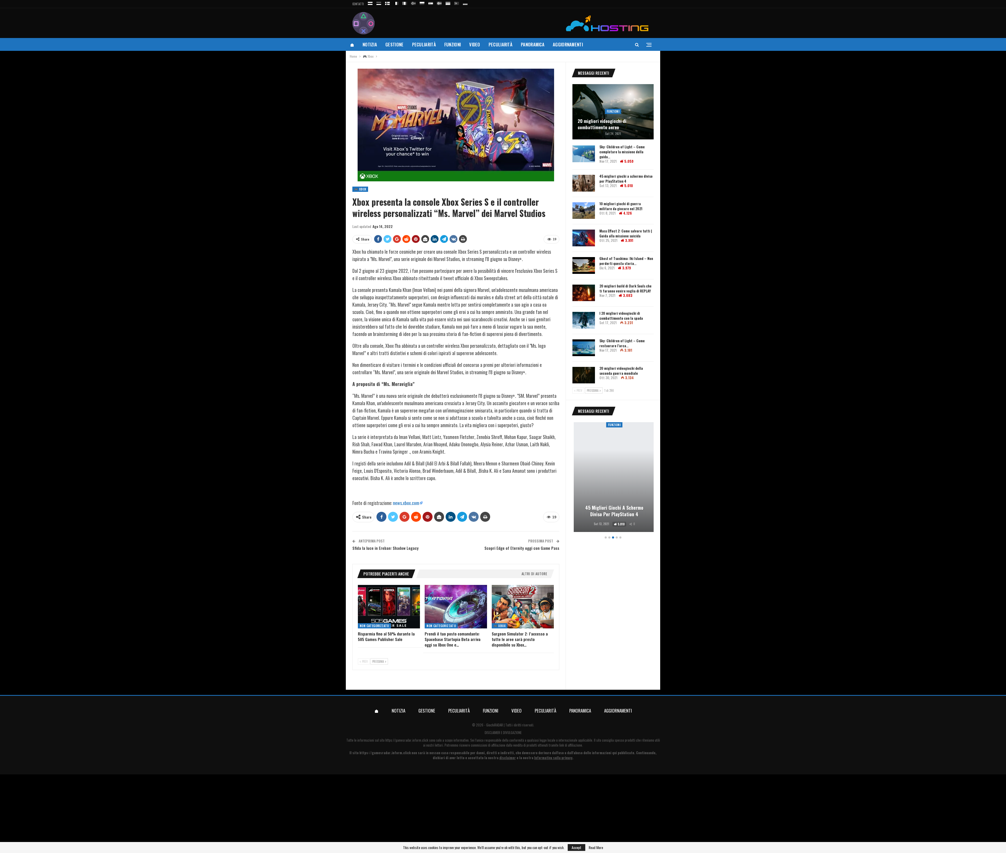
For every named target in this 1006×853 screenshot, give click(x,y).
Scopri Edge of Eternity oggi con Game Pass (521, 548)
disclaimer (507, 757)
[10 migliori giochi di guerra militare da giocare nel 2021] (583, 210)
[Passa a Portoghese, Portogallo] (456, 2)
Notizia (370, 44)
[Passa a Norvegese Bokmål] (413, 2)
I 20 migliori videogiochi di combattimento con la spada (621, 315)
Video (474, 44)
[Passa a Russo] (370, 2)
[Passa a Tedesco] (465, 2)
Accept (576, 847)
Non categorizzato (374, 625)
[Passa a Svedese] (439, 2)
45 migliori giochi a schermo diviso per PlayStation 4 (626, 178)
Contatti (358, 4)
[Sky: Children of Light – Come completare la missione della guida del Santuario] (583, 153)
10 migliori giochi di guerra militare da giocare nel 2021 (620, 206)
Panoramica (532, 44)
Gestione (394, 44)
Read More (596, 847)
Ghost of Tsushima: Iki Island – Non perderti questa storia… (626, 261)
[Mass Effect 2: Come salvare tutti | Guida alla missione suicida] (583, 238)
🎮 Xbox (360, 189)
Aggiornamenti (568, 44)
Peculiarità (424, 44)
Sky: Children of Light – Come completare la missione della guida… (622, 151)
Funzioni (452, 44)
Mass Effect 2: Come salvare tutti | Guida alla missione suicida (625, 233)
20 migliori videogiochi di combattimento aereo (602, 124)
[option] (613, 478)
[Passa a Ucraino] (448, 2)
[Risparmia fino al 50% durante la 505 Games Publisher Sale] (389, 606)
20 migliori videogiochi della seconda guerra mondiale (621, 370)
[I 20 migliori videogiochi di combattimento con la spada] (583, 320)
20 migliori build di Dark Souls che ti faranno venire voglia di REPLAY (625, 288)
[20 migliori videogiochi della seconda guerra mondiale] (583, 375)
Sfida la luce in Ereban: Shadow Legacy (385, 548)
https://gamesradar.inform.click (406, 740)
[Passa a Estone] (378, 2)
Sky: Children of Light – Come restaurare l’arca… (622, 343)
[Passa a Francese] (396, 2)
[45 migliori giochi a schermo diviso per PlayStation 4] (583, 183)
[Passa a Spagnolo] (430, 2)
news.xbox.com (406, 502)
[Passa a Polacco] (422, 2)
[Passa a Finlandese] (387, 2)
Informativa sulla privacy (553, 757)
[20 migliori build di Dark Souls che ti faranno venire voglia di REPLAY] (583, 293)
